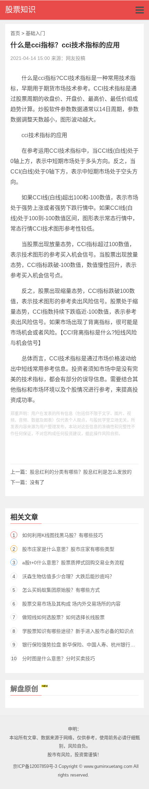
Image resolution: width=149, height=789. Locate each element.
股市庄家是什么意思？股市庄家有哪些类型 (68, 549)
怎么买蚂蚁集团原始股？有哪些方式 (61, 590)
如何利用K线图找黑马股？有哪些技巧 (62, 535)
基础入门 (35, 33)
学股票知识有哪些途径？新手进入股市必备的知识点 (78, 631)
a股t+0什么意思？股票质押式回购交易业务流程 (73, 562)
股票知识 (20, 9)
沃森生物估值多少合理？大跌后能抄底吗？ (68, 576)
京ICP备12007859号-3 (35, 766)
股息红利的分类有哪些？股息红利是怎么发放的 (81, 472)
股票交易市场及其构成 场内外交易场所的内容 (71, 604)
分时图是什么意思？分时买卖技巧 (58, 658)
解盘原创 (24, 689)
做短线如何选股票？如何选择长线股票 (63, 617)
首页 (15, 33)
